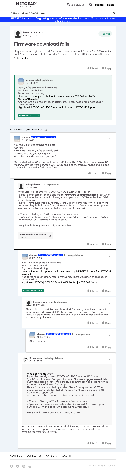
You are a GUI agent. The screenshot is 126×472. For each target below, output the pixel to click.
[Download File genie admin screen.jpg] (50, 235)
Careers (51, 455)
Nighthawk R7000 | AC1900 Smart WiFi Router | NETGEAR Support (57, 107)
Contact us (34, 455)
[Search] (91, 5)
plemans (30, 80)
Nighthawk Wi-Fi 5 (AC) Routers (29, 13)
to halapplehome (44, 80)
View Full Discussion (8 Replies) (30, 129)
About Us (16, 455)
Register (99, 4)
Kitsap (32, 358)
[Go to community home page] (26, 4)
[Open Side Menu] (11, 4)
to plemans (53, 184)
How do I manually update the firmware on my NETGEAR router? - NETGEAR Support (57, 97)
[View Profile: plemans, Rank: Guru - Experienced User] (17, 139)
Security (67, 455)
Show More (23, 58)
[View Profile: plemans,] (21, 81)
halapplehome (30, 32)
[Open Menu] (114, 13)
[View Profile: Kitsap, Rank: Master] (25, 359)
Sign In (110, 4)
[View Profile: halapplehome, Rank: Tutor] (18, 34)
